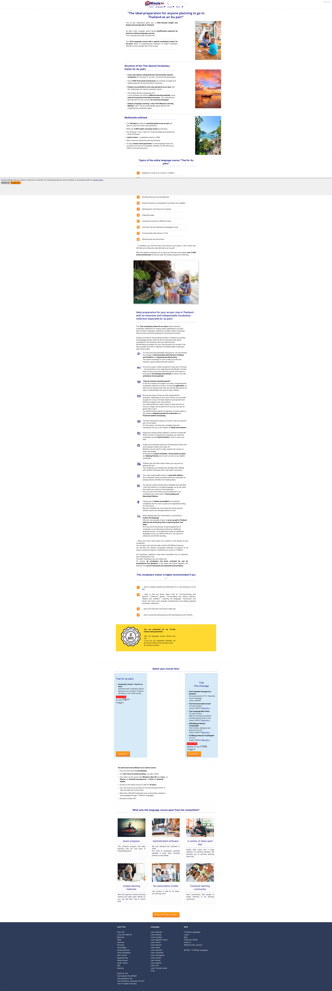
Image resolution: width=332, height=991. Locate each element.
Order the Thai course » (166, 914)
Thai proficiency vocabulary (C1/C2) (130, 981)
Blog (185, 937)
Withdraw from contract (193, 945)
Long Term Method (124, 935)
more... (153, 971)
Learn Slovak (155, 960)
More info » (206, 708)
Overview (120, 942)
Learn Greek (155, 948)
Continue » (123, 754)
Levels (169, 7)
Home (151, 7)
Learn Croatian (156, 937)
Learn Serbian (156, 958)
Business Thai (122, 973)
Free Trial (120, 932)
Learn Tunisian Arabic (159, 968)
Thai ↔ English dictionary (127, 984)
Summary (120, 945)
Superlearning (122, 958)
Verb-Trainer (122, 955)
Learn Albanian (156, 932)
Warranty (120, 937)
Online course (122, 960)
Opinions (120, 968)
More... (178, 7)
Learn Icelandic (156, 950)
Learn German (156, 945)
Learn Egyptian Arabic (159, 940)
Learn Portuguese (157, 955)
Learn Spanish (156, 963)
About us (187, 942)
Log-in (186, 935)
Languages (159, 7)
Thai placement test (124, 979)
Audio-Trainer (122, 963)
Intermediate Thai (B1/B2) (127, 976)
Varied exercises (123, 950)
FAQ (118, 966)
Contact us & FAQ (190, 940)
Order (119, 940)
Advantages (121, 948)
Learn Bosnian (156, 935)
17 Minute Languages (192, 932)
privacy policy (98, 180)
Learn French (156, 942)
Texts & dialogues (124, 953)
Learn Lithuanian (157, 953)
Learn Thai (155, 966)
